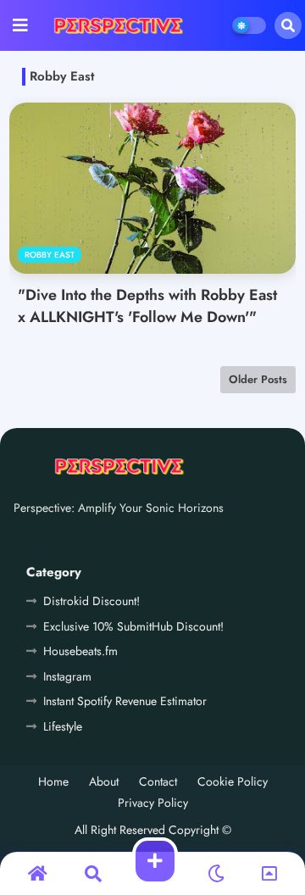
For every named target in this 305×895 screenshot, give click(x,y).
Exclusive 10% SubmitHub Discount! (133, 626)
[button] (288, 25)
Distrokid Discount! (91, 600)
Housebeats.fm (80, 650)
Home (53, 782)
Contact (158, 782)
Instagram (67, 676)
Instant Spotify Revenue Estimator (125, 700)
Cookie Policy (232, 782)
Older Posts (258, 379)
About (104, 782)
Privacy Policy (153, 803)
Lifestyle (62, 726)
